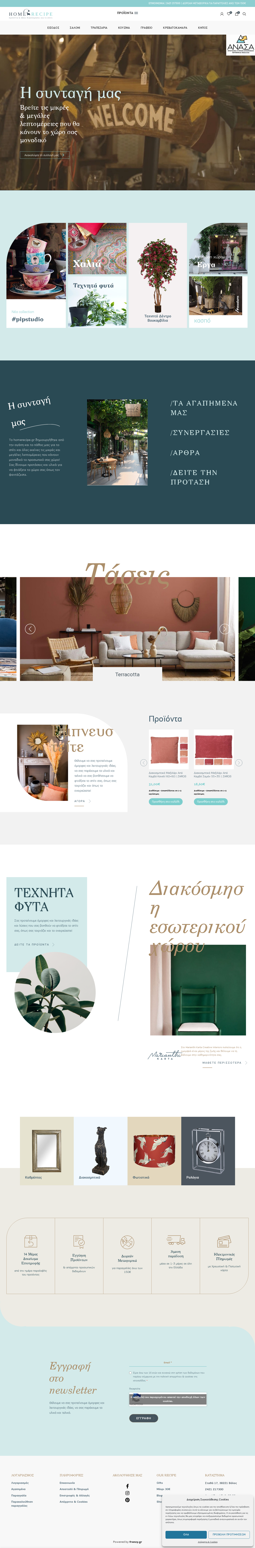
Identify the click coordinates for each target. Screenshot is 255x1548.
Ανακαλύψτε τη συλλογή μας (44, 155)
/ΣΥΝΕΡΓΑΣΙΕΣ (200, 432)
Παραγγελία (18, 1495)
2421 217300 (173, 3)
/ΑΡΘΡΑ (185, 452)
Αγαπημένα (18, 1489)
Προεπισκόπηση (186, 735)
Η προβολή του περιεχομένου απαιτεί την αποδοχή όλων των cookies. (168, 1399)
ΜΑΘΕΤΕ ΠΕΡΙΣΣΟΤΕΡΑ (222, 1062)
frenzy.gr (135, 1542)
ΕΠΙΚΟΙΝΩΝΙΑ (156, 3)
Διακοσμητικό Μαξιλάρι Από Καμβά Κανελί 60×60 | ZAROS (167, 774)
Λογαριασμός (20, 1483)
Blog (160, 1495)
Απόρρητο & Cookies (208, 1542)
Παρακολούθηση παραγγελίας (22, 1503)
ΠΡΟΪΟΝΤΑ (125, 13)
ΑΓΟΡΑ (79, 801)
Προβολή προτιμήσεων (229, 1534)
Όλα (186, 1534)
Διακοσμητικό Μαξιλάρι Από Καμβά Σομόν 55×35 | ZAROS (212, 774)
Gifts (160, 1483)
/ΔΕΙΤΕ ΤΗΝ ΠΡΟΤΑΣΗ (194, 477)
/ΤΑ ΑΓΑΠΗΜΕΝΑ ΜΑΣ (204, 407)
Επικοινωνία (67, 1483)
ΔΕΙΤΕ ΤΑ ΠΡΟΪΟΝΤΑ (31, 944)
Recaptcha (134, 1388)
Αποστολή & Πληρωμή (74, 1489)
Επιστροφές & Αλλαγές (75, 1495)
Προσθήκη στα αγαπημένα (186, 743)
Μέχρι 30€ (163, 1489)
